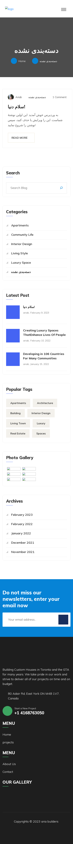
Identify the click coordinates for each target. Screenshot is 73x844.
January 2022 (21, 533)
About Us (9, 764)
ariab (18, 97)
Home (23, 61)
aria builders (49, 821)
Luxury (41, 423)
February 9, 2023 (39, 312)
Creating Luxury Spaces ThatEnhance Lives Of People (44, 332)
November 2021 (22, 552)
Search (13, 172)
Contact (8, 772)
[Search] (61, 188)
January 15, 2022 (39, 364)
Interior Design (21, 244)
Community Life (22, 235)
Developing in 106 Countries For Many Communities (43, 356)
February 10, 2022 (40, 340)
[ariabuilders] (25, 8)
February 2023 (22, 515)
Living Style (19, 253)
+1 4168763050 (29, 712)
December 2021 (22, 543)
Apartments (20, 225)
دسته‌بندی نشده (48, 61)
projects (8, 742)
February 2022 (22, 524)
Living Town (18, 423)
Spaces (41, 433)
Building (15, 413)
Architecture (45, 403)
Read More (20, 137)
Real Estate (17, 433)
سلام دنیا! (16, 106)
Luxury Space (21, 262)
